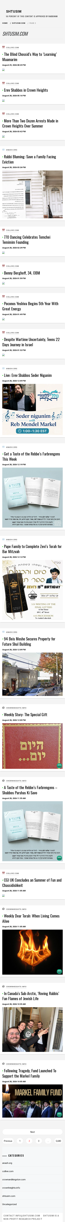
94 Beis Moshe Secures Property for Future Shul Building (28, 641)
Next (32, 1132)
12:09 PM (14, 650)
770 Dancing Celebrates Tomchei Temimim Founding (26, 239)
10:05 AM (14, 1081)
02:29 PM (14, 248)
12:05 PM (14, 720)
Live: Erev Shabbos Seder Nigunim (28, 375)
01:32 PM (14, 350)
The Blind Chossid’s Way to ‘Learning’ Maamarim (29, 56)
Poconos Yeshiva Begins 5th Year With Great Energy (30, 306)
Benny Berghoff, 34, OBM (22, 273)
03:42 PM (14, 131)
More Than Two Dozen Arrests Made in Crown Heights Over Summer (30, 123)
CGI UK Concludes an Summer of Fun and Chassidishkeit (32, 882)
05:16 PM (14, 96)
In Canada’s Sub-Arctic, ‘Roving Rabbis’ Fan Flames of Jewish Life (30, 995)
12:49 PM (14, 381)
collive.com (12, 48)
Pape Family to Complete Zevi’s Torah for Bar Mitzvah (32, 548)
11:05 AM (14, 891)
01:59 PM (14, 278)
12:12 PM (14, 557)
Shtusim (14, 11)
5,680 (58, 1141)
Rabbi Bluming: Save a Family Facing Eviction (29, 159)
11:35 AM (14, 798)
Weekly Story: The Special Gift (25, 714)
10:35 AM (14, 1004)
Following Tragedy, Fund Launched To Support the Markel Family (29, 1073)
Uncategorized (9, 1204)
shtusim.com (8, 1196)
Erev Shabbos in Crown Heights (26, 90)
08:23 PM (14, 65)
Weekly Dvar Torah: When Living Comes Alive (31, 918)
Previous (8, 1141)
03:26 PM (14, 167)
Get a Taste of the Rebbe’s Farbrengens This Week (31, 456)
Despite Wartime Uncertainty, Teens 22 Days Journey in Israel (31, 341)
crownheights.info (16, 708)
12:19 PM (14, 464)
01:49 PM (14, 314)
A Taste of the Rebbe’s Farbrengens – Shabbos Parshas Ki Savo (29, 790)
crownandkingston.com (14, 1179)
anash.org (11, 150)
